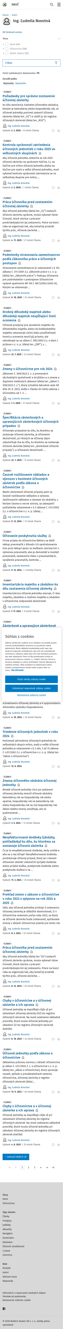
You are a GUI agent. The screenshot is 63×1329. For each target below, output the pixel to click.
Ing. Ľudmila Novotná (19, 126)
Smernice (7, 1255)
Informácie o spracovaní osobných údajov (24, 1293)
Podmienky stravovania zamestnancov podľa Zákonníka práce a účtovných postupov (31, 259)
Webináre (7, 1242)
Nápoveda (8, 1281)
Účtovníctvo (9, 1203)
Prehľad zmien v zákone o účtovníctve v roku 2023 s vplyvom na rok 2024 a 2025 (31, 899)
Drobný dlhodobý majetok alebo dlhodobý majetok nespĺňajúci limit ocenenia (29, 316)
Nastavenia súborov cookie (31, 695)
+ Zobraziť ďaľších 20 (15, 1156)
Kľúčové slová (10, 1276)
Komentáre (8, 1238)
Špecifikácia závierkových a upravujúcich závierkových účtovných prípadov (31, 422)
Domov (6, 15)
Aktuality (7, 1229)
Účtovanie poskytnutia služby (25, 536)
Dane (5, 1199)
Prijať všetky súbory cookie (31, 679)
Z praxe (6, 1250)
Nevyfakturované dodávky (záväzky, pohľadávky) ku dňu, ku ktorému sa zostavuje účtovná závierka (29, 841)
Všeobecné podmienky (14, 1296)
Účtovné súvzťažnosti (13, 1246)
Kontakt (6, 1268)
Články (6, 1216)
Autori (14, 15)
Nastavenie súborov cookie (17, 1300)
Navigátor (8, 1233)
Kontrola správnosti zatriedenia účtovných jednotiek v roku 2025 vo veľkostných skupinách (29, 149)
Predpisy (7, 1220)
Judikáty (7, 1225)
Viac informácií (17, 670)
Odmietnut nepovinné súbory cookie (31, 688)
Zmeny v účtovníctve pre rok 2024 (27, 369)
